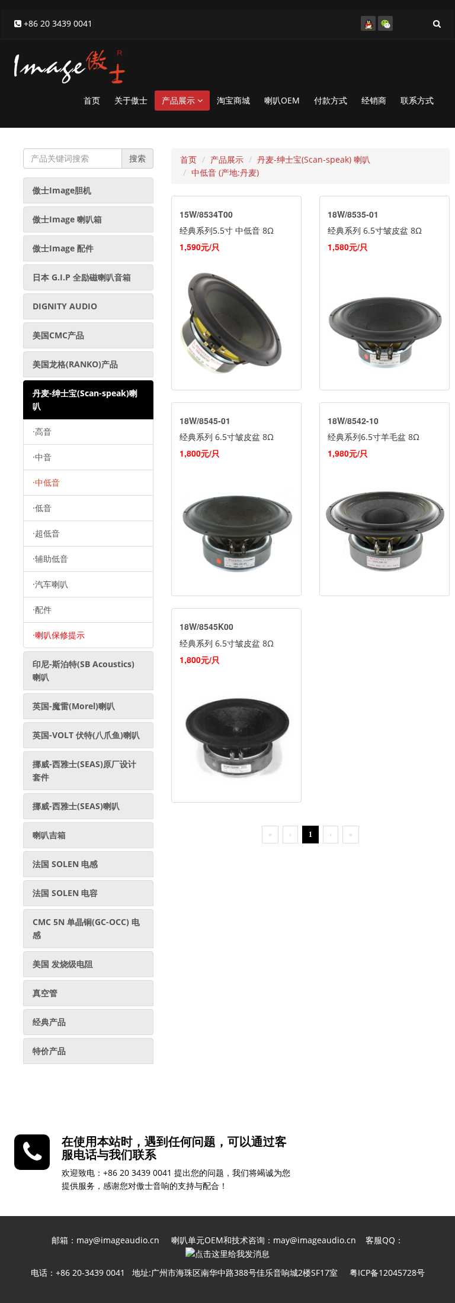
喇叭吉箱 (49, 834)
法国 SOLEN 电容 (65, 892)
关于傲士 (131, 100)
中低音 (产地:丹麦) (225, 172)
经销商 (373, 100)
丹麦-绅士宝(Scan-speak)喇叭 (85, 399)
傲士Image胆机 (62, 190)
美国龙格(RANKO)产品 (75, 364)
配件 (42, 609)
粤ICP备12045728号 (387, 1272)
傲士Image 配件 (63, 248)
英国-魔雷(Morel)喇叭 (74, 706)
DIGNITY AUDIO (65, 306)
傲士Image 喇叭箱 (67, 219)
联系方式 (417, 100)
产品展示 (179, 100)
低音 (42, 507)
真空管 (45, 992)
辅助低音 (50, 558)
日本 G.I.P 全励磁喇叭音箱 (82, 277)
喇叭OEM (282, 100)
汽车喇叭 (50, 584)
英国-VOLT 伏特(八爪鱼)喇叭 (86, 735)
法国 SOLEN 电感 (65, 863)
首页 (92, 100)
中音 (42, 457)
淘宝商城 (233, 100)
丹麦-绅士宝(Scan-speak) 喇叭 (313, 159)
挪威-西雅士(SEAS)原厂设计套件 (84, 770)
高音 (42, 431)
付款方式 (330, 100)
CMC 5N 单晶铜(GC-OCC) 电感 (86, 928)
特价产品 (49, 1050)
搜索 (137, 158)
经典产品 (49, 1021)
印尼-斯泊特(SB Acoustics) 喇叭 (83, 670)
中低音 (46, 482)
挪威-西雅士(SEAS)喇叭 (76, 805)
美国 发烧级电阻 (63, 963)
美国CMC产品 (58, 335)
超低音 (46, 533)
